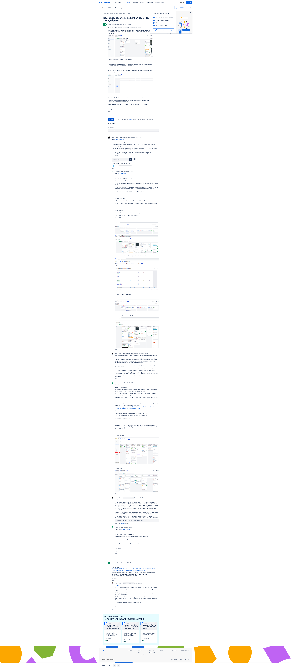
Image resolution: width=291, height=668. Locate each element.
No (118, 665)
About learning (152, 652)
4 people (122, 523)
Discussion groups (120, 7)
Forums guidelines (141, 654)
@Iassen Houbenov (119, 139)
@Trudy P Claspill (121, 173)
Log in (182, 2)
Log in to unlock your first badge (163, 30)
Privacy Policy (174, 659)
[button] (130, 46)
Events (142, 2)
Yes (114, 665)
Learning (135, 2)
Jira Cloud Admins (127, 13)
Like (113, 168)
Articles (131, 7)
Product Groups (118, 13)
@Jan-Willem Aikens (122, 585)
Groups (111, 13)
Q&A (109, 7)
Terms (181, 659)
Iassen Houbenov (112, 24)
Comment (111, 119)
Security (187, 659)
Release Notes (159, 2)
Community (118, 2)
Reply (113, 556)
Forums (128, 2)
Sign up (189, 2)
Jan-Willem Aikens (116, 562)
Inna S (131, 119)
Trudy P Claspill (115, 137)
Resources (151, 654)
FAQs (139, 652)
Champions (149, 2)
